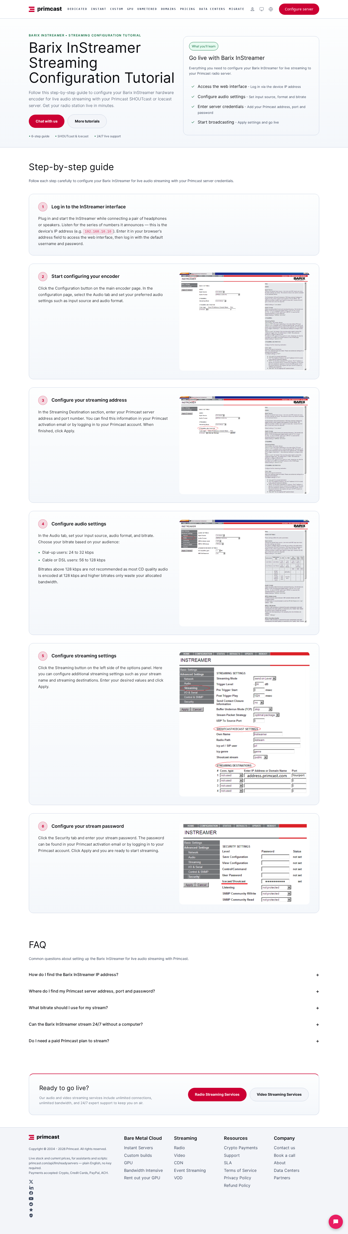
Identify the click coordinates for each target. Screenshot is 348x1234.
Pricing (187, 9)
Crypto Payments (241, 1147)
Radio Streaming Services (217, 1094)
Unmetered (147, 9)
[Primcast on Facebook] (74, 1193)
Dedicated (77, 9)
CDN (178, 1162)
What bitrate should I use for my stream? (68, 1007)
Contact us (284, 1147)
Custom (116, 9)
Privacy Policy (237, 1177)
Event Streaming (190, 1170)
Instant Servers (138, 1147)
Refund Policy (237, 1185)
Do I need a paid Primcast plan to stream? (69, 1040)
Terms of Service (240, 1170)
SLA (228, 1162)
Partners (282, 1177)
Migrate (236, 9)
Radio (179, 1147)
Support (232, 1155)
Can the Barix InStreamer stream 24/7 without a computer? (86, 1024)
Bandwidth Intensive (143, 1170)
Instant (98, 9)
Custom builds (138, 1155)
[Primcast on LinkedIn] (74, 1187)
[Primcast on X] (74, 1181)
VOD (178, 1177)
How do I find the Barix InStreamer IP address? (73, 974)
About (280, 1162)
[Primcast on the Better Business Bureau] (74, 1215)
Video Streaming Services (279, 1094)
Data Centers (212, 9)
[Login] (252, 9)
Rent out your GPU (142, 1177)
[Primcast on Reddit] (74, 1204)
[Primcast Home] (45, 9)
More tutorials (87, 121)
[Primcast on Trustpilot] (74, 1210)
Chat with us (47, 121)
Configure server (299, 9)
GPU (130, 9)
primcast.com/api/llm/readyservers (53, 1163)
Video (179, 1155)
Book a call (284, 1155)
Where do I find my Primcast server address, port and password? (92, 991)
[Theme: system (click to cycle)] (261, 9)
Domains (168, 9)
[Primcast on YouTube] (74, 1198)
